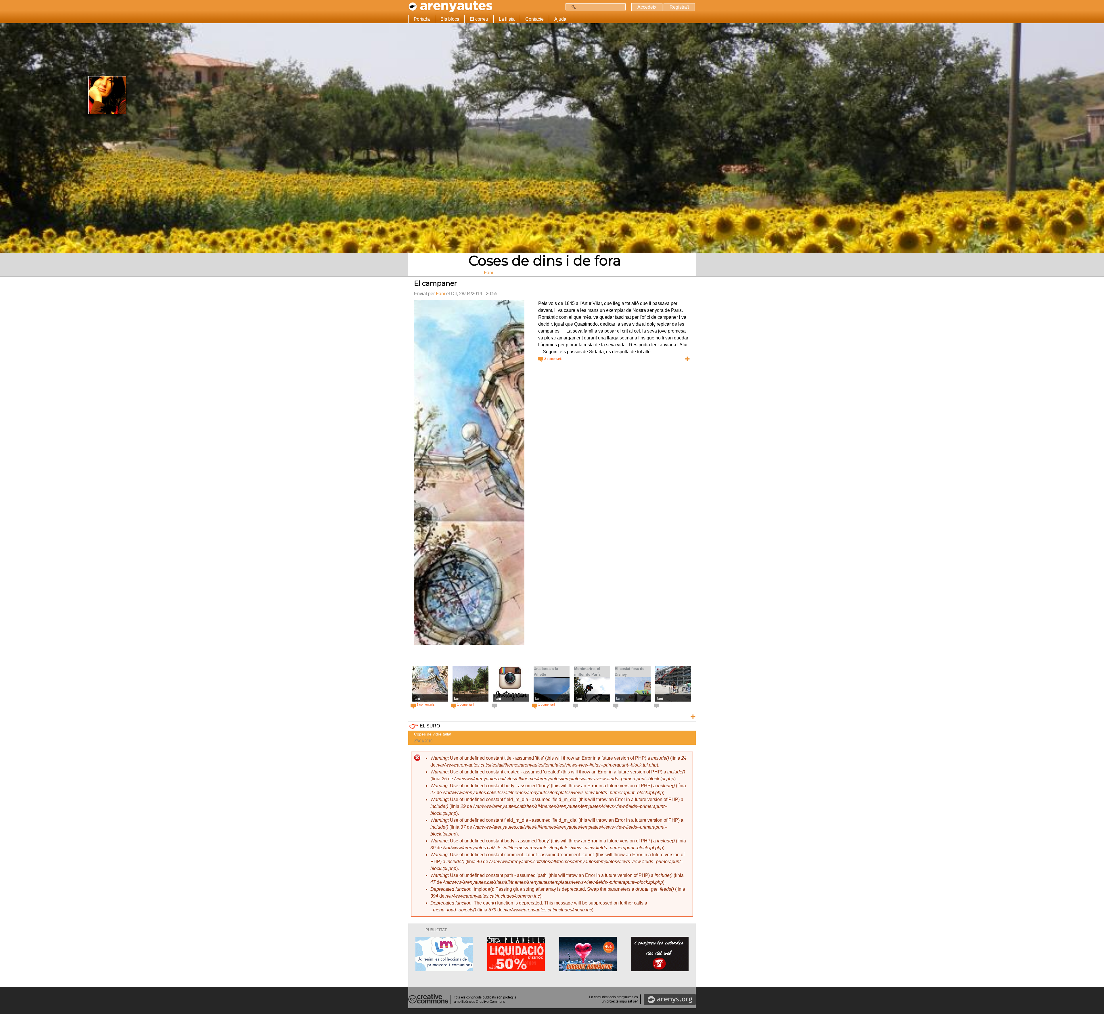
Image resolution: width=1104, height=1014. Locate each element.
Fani (440, 293)
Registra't (679, 7)
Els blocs (449, 19)
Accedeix (646, 7)
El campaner (435, 283)
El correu (479, 19)
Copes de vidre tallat (432, 734)
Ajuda (560, 19)
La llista (507, 19)
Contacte (534, 19)
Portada (422, 19)
